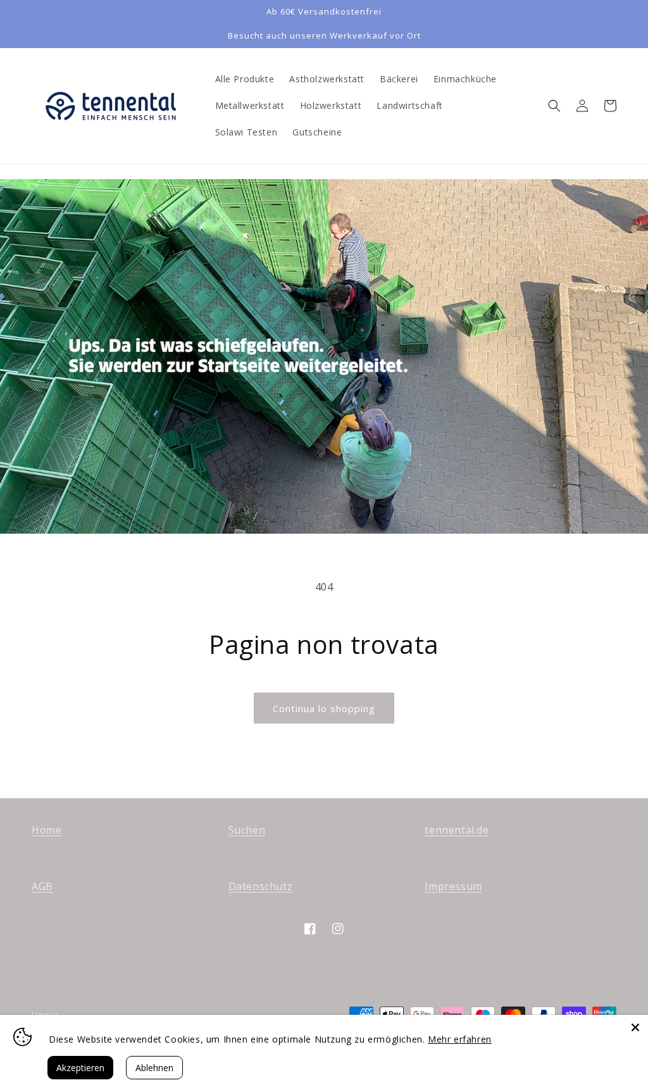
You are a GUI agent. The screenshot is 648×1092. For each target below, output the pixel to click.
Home (46, 830)
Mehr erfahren (460, 1039)
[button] (554, 106)
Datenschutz (260, 886)
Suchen (247, 830)
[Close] (635, 1027)
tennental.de (457, 830)
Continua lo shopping (324, 708)
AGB (42, 886)
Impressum (453, 886)
